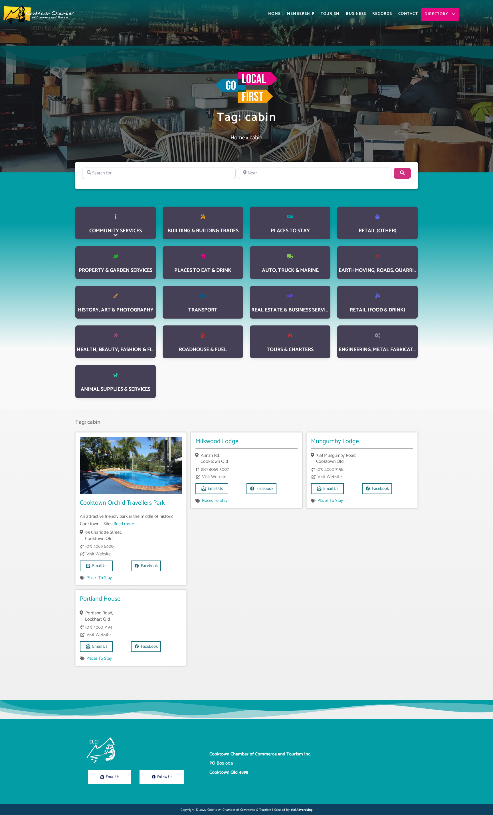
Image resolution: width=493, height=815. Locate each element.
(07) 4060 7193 (98, 627)
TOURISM (330, 14)
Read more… (125, 524)
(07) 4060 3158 (329, 469)
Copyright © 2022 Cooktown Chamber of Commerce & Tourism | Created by (246, 809)
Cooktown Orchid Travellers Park (122, 503)
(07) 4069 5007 (215, 469)
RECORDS (382, 14)
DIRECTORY (436, 14)
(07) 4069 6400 (99, 546)
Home (238, 137)
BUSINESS (356, 14)
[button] (261, 488)
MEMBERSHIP (300, 14)
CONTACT (408, 14)
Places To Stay (99, 577)
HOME (274, 14)
